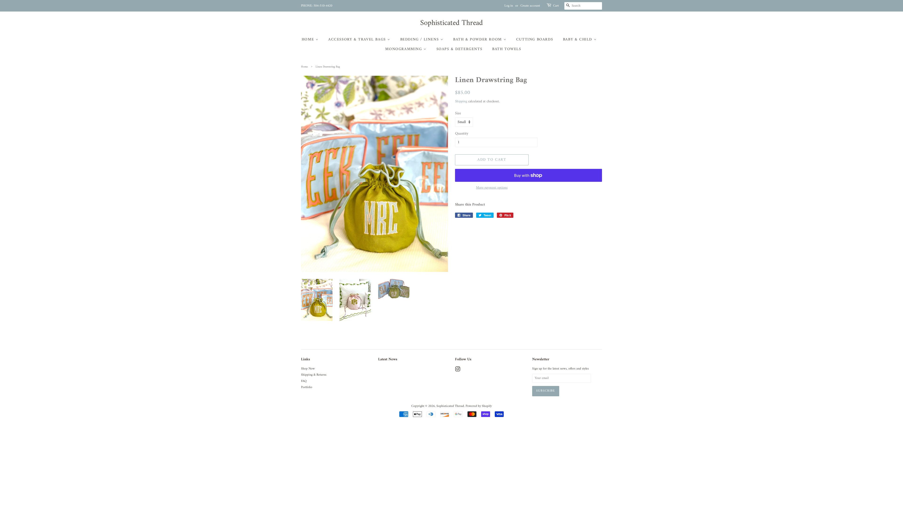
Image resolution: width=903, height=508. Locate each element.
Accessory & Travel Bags (357, 39)
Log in (508, 6)
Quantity (461, 134)
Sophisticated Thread (451, 23)
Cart (556, 6)
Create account (530, 6)
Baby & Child (578, 39)
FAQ (304, 381)
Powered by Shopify (479, 406)
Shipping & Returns (313, 375)
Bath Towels (506, 49)
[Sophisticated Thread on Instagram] (457, 370)
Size (458, 113)
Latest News (387, 359)
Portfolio (306, 387)
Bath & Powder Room (478, 39)
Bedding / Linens (420, 39)
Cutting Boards (534, 39)
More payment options (491, 188)
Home (309, 39)
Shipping (461, 101)
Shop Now (308, 369)
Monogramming (404, 49)
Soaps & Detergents (459, 49)
